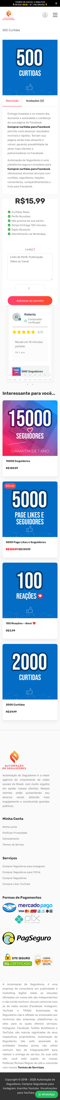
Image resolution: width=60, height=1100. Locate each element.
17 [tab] (45, 379)
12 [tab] (20, 379)
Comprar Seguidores (14, 878)
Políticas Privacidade (14, 832)
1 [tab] (10, 375)
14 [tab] (30, 379)
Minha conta (9, 826)
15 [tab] (35, 379)
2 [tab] (15, 375)
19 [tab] (27, 384)
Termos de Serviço (13, 844)
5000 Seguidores (32, 371)
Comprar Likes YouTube (16, 884)
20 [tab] (32, 384)
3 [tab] (20, 375)
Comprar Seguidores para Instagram (23, 866)
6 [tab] (35, 375)
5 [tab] (30, 375)
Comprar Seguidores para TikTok (21, 872)
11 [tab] (15, 379)
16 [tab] (40, 379)
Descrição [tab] (12, 100)
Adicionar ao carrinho (30, 300)
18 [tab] (50, 379)
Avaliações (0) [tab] (35, 100)
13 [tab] (25, 379)
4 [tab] (25, 375)
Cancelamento (10, 838)
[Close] (56, 3)
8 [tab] (45, 375)
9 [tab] (50, 375)
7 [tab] (40, 375)
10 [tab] (10, 379)
